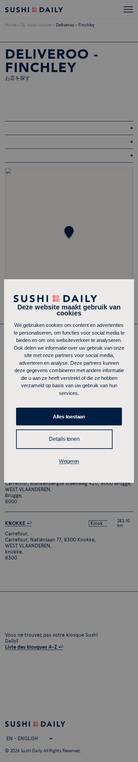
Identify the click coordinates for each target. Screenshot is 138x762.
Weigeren (69, 461)
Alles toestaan (69, 416)
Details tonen (64, 439)
